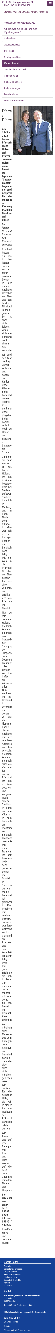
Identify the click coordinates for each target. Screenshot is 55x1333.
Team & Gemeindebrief (12, 1274)
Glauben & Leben (10, 1277)
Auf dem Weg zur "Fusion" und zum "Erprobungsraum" (20, 31)
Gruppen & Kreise (10, 1272)
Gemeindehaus (11, 94)
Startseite (8, 12)
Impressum (8, 1285)
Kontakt (7, 1283)
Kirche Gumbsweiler (13, 82)
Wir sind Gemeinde (22, 12)
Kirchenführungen (12, 88)
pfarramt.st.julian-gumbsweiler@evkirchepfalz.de (27, 1312)
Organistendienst (12, 44)
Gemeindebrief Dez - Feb (15, 69)
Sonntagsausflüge (12, 57)
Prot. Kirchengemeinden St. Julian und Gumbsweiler (18, 4)
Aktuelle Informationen (14, 100)
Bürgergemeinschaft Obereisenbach (17, 1330)
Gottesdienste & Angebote (13, 1269)
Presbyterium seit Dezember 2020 (19, 22)
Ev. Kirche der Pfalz (11, 1322)
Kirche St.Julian (11, 75)
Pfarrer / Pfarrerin (12, 63)
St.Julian (7, 1326)
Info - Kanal (9, 51)
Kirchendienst (10, 38)
